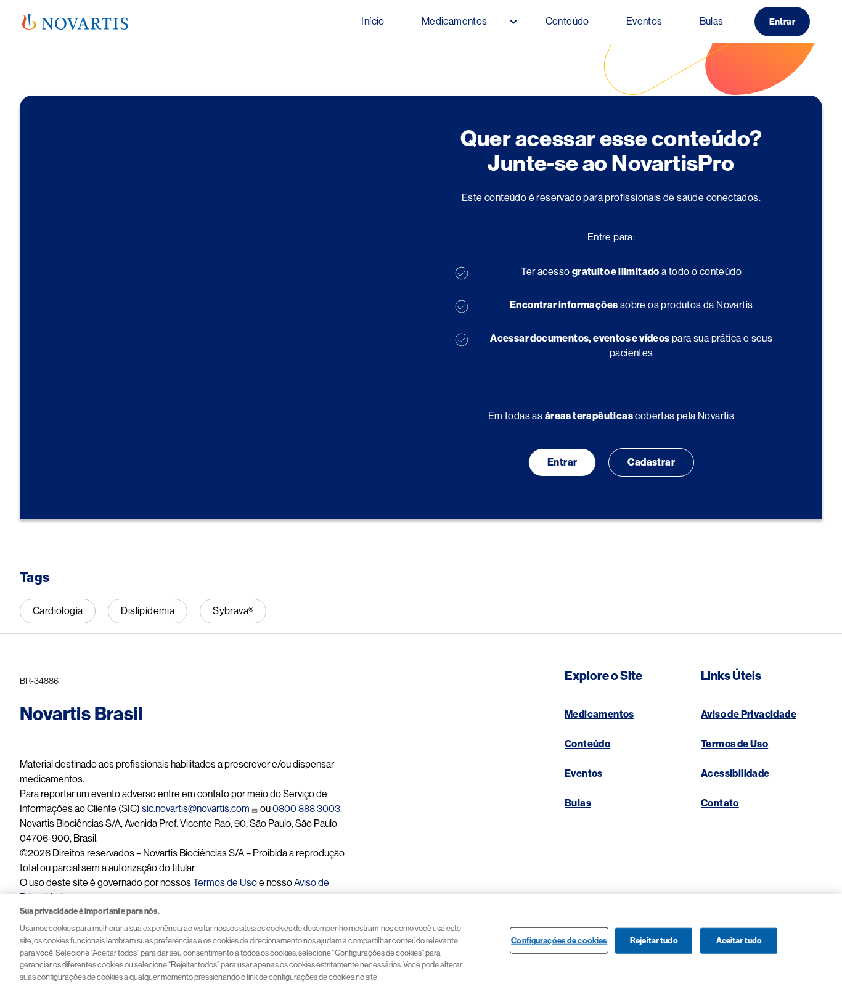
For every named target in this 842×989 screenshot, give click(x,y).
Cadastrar (651, 462)
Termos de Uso (225, 883)
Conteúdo (587, 744)
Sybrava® (233, 611)
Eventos (584, 774)
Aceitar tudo (739, 940)
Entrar (782, 21)
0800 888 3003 (306, 809)
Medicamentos (599, 715)
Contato (720, 803)
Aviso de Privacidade (748, 715)
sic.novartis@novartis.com (196, 809)
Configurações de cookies (559, 940)
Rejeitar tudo (654, 940)
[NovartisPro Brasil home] (75, 22)
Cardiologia (58, 611)
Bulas (578, 803)
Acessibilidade (735, 774)
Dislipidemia (147, 611)
